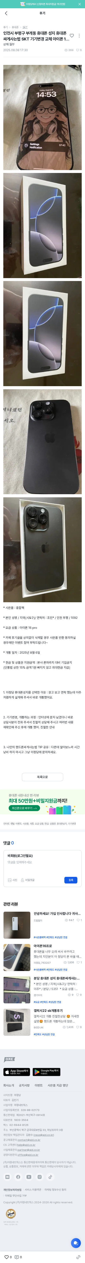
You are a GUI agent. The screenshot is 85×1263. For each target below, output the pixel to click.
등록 (71, 880)
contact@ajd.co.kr (29, 1139)
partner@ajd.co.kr (29, 1149)
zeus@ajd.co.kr (43, 1134)
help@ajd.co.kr (26, 1144)
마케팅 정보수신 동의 (55, 1189)
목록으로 (42, 777)
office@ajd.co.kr (28, 1154)
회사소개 (8, 1085)
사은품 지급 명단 (58, 1085)
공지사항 (24, 1085)
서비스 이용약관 (33, 1189)
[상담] (76, 1243)
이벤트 (39, 1085)
